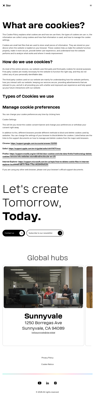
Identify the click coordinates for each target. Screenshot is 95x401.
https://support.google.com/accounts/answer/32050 (34, 143)
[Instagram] (55, 383)
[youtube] (40, 383)
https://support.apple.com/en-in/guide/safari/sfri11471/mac (35, 148)
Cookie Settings (9, 119)
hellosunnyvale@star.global (43, 332)
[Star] (6, 5)
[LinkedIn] (47, 383)
